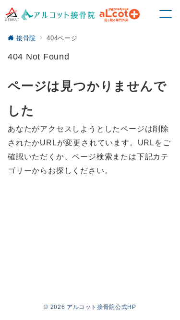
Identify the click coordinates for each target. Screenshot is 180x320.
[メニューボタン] (165, 14)
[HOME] (72, 14)
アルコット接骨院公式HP (101, 307)
